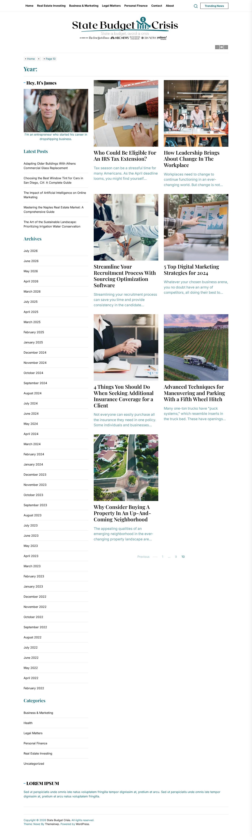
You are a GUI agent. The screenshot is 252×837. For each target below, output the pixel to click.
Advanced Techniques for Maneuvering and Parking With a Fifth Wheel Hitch (194, 392)
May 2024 (31, 424)
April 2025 (31, 312)
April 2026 (31, 281)
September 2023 (35, 505)
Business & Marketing (83, 5)
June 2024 (31, 413)
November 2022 (35, 607)
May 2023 (31, 546)
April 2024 (31, 434)
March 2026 (32, 291)
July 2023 (31, 525)
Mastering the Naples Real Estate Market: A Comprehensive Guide (54, 209)
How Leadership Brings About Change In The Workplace (192, 158)
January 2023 (33, 586)
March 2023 (32, 566)
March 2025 (32, 322)
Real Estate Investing (51, 5)
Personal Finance (136, 5)
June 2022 (31, 657)
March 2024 (32, 444)
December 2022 (35, 596)
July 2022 (31, 647)
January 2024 (33, 464)
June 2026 (31, 261)
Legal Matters (111, 5)
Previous (143, 556)
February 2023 (34, 576)
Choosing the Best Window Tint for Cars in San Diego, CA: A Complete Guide (53, 180)
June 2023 (31, 535)
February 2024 (34, 454)
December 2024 (35, 352)
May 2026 (31, 271)
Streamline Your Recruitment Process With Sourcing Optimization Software (125, 275)
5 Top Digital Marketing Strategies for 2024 (191, 269)
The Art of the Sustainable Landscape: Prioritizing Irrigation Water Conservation (52, 224)
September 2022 (35, 627)
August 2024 (33, 393)
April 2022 (31, 678)
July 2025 (31, 301)
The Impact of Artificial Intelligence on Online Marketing (55, 195)
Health (28, 723)
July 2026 (31, 251)
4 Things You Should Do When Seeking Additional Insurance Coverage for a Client (123, 396)
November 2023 (35, 485)
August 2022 (33, 637)
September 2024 (35, 383)
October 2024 (33, 373)
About (170, 5)
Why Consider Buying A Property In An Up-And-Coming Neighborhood (122, 513)
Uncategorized (34, 763)
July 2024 (31, 403)
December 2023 (35, 474)
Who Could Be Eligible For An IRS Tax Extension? (125, 155)
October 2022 (33, 617)
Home (29, 5)
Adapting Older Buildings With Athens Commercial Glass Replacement (50, 166)
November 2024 (35, 362)
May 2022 (31, 668)
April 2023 (31, 556)
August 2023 (33, 515)
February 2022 (34, 688)
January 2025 (33, 342)
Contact (156, 5)
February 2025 (34, 332)
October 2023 (33, 495)
